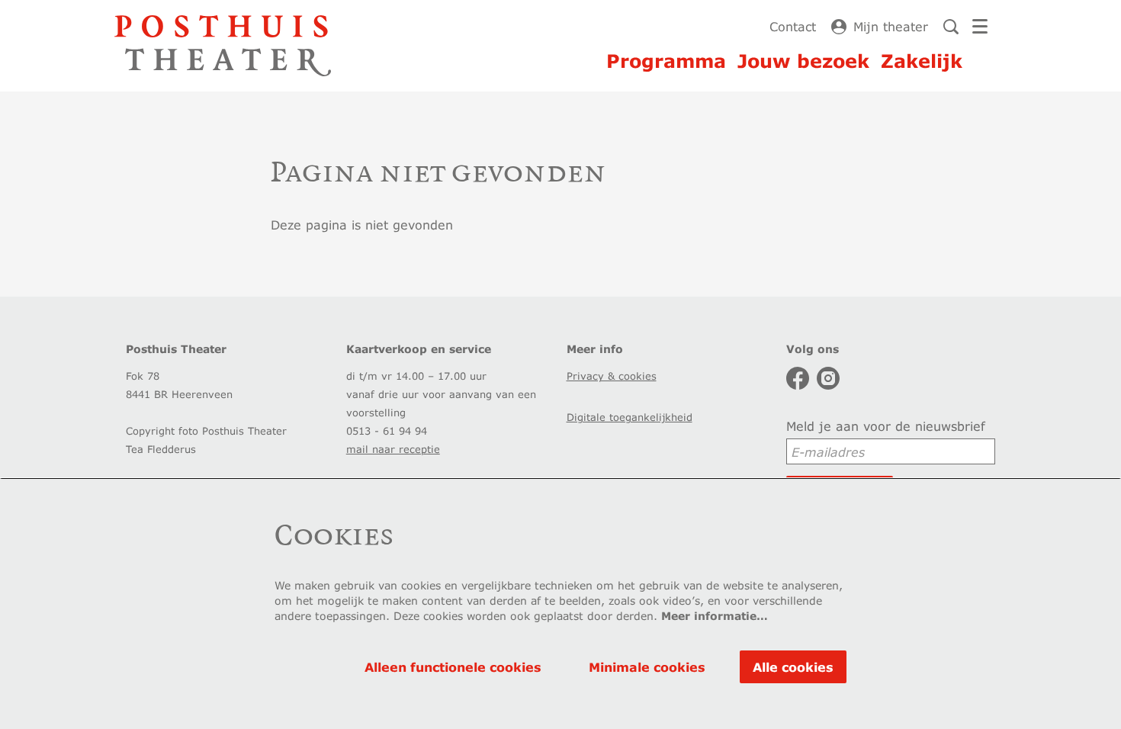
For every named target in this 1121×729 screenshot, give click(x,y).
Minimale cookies (647, 667)
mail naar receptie (393, 449)
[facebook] (797, 378)
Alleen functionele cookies (453, 667)
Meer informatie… (714, 615)
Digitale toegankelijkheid (629, 417)
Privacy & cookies (612, 376)
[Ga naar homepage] (222, 45)
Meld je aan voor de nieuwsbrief (885, 426)
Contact (792, 26)
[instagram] (828, 378)
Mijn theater (890, 26)
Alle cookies (793, 667)
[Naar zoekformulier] (951, 26)
